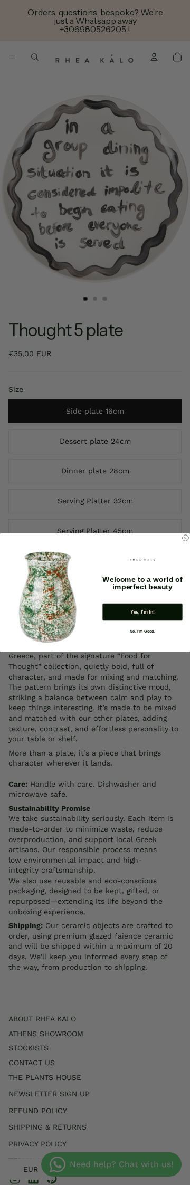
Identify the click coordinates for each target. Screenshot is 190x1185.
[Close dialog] (186, 537)
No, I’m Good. (142, 631)
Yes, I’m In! (142, 612)
